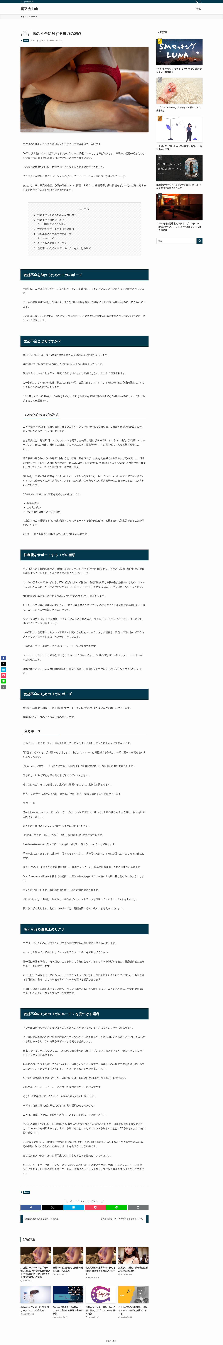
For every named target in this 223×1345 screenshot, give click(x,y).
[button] (30, 1207)
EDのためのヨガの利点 (54, 224)
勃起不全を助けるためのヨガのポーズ (58, 214)
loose (26, 41)
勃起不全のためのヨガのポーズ (54, 234)
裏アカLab (29, 9)
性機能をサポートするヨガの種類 (55, 229)
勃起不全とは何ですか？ (50, 219)
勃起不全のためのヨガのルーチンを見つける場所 (64, 248)
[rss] (197, 1)
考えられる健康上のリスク (52, 243)
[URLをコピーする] (138, 1207)
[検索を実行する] (199, 241)
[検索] (201, 1)
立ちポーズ (48, 238)
